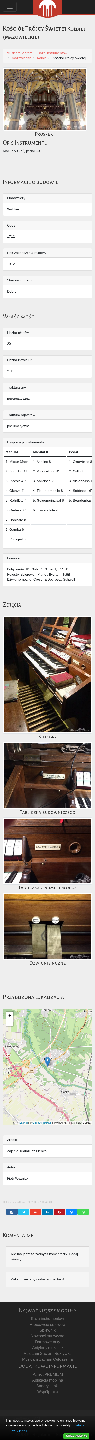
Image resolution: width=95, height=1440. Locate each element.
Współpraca (47, 1392)
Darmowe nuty (47, 1342)
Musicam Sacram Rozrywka (47, 1353)
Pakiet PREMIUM (47, 1374)
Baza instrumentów (47, 1319)
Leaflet (23, 1122)
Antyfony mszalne (47, 1348)
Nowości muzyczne (47, 1336)
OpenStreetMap (41, 1122)
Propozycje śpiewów (48, 1324)
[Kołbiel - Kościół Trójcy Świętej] (48, 1062)
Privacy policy (18, 1430)
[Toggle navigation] (10, 7)
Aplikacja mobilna (47, 1380)
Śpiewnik (47, 1330)
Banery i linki (47, 1386)
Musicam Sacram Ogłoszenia (47, 1359)
